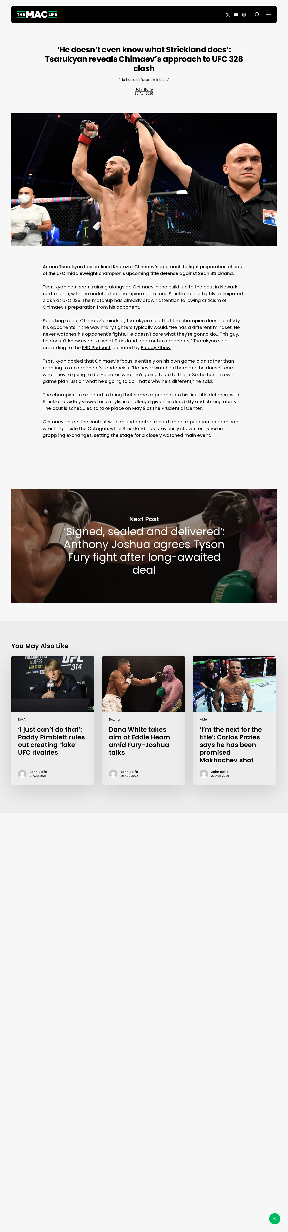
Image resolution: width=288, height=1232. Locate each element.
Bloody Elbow (156, 347)
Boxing (114, 719)
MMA (22, 719)
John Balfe (144, 89)
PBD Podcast (96, 347)
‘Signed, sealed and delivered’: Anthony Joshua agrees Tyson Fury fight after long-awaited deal (144, 546)
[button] (268, 14)
